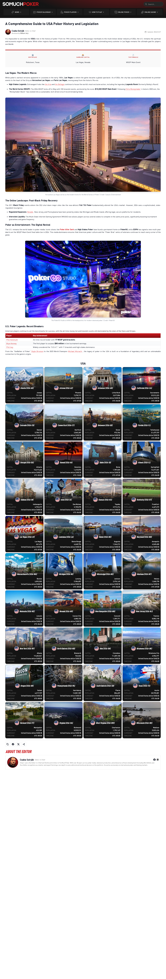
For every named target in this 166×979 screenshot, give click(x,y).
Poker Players (70, 12)
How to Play (97, 12)
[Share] (24, 744)
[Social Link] (154, 760)
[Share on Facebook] (13, 744)
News (17, 12)
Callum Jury (24, 33)
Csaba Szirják (18, 31)
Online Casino (150, 12)
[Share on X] (18, 744)
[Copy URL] (7, 744)
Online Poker (123, 12)
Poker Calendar (44, 12)
